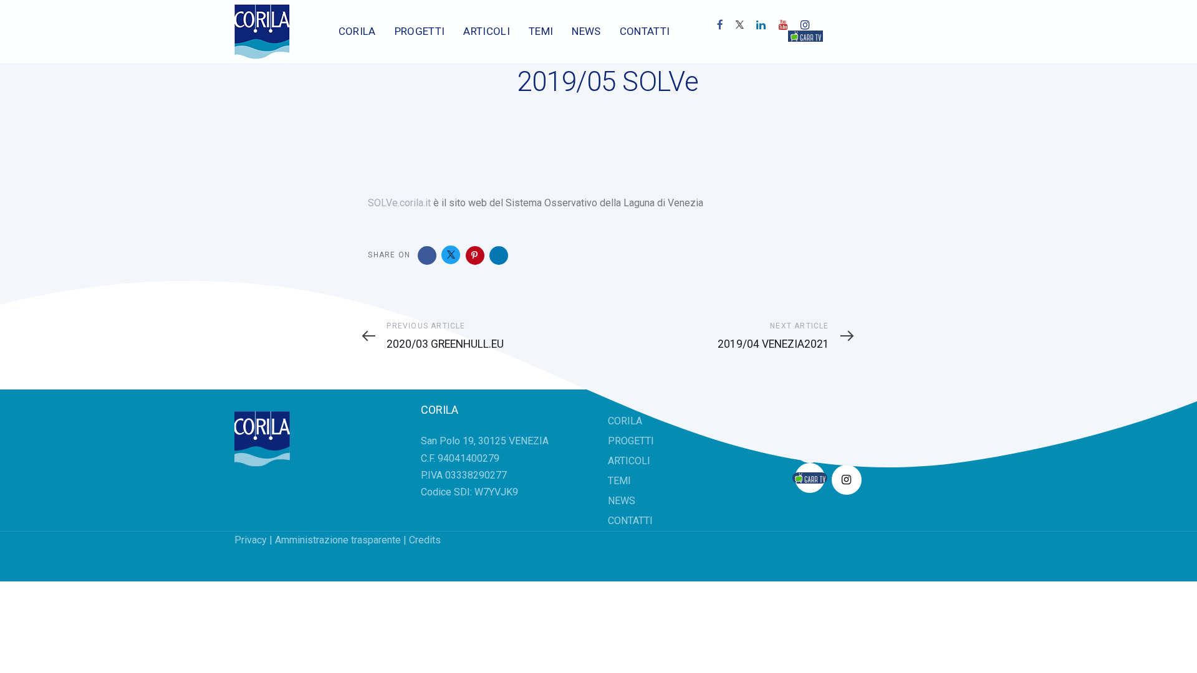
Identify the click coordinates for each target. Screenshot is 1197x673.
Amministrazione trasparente (338, 540)
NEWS (621, 501)
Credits (425, 540)
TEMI (619, 481)
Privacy (250, 540)
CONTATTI (630, 521)
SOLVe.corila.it (399, 203)
